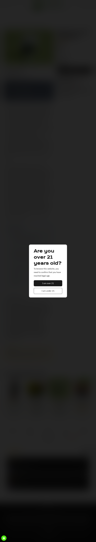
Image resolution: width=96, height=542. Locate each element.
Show (3, 538)
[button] (48, 283)
